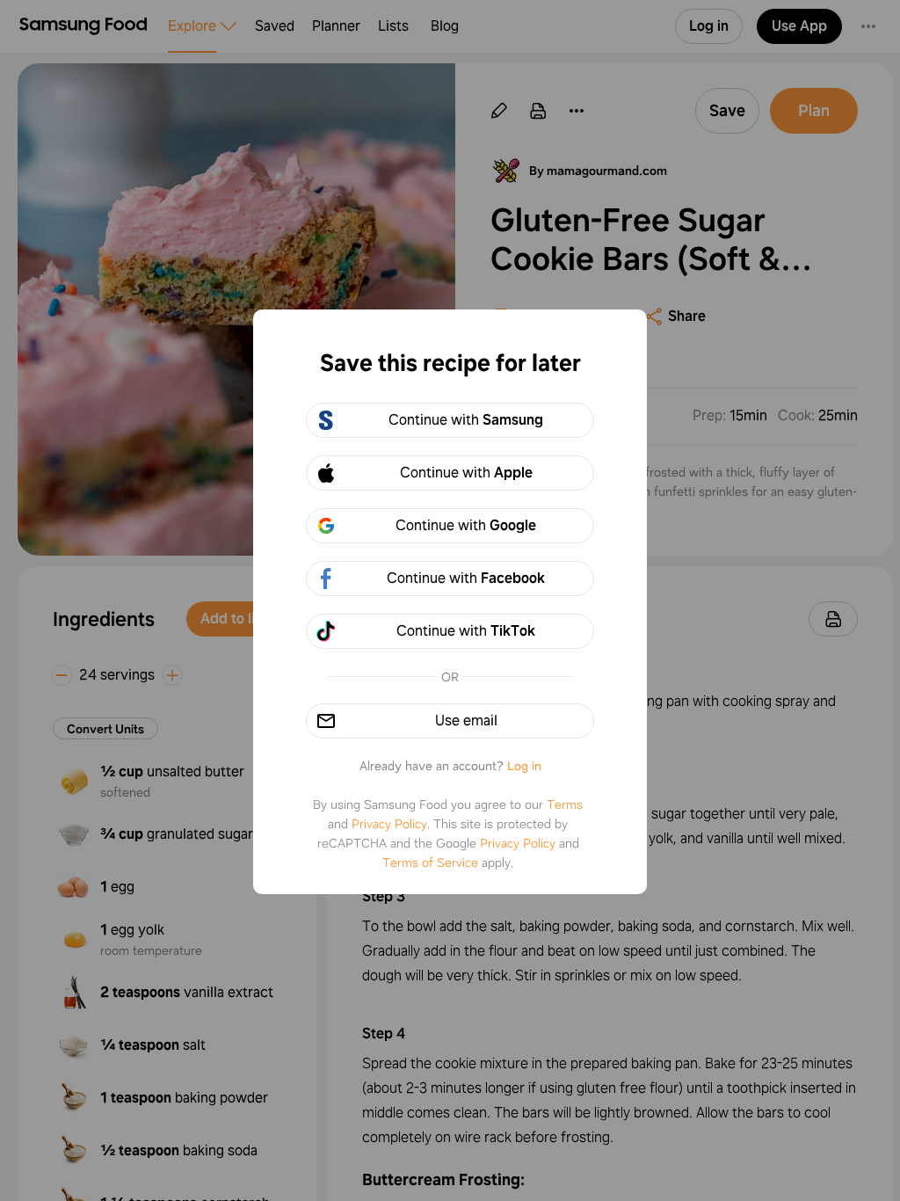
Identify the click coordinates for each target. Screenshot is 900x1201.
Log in (524, 766)
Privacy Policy (389, 824)
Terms (565, 804)
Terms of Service (430, 862)
